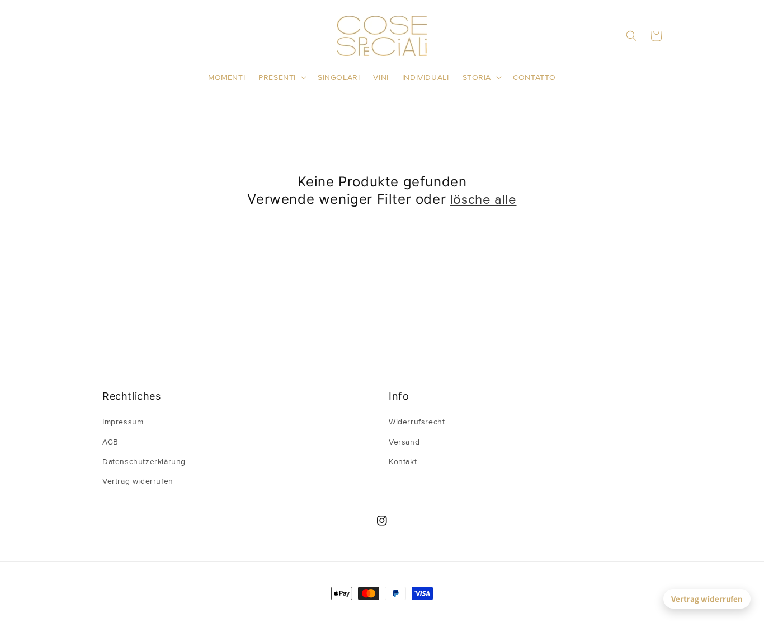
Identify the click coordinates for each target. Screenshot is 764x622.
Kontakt (403, 462)
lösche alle (483, 200)
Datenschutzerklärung (144, 462)
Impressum (122, 422)
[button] (281, 78)
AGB (110, 442)
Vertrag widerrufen (707, 598)
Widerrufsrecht (417, 422)
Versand (404, 442)
